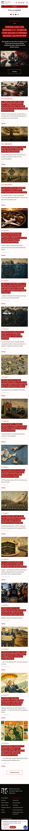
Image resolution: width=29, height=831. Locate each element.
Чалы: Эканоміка (5, 802)
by (19, 2)
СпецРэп (3, 812)
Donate (14, 6)
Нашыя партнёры (16, 802)
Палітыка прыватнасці (18, 809)
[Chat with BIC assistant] (25, 827)
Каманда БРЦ (16, 800)
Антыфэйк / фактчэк (6, 807)
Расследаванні (4, 798)
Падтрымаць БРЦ (17, 798)
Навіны (2, 809)
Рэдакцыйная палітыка (18, 807)
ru (21, 2)
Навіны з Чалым (4, 805)
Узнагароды (15, 805)
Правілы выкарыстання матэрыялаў (18, 813)
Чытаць (3, 123)
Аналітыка (3, 800)
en (23, 2)
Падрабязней (6, 824)
